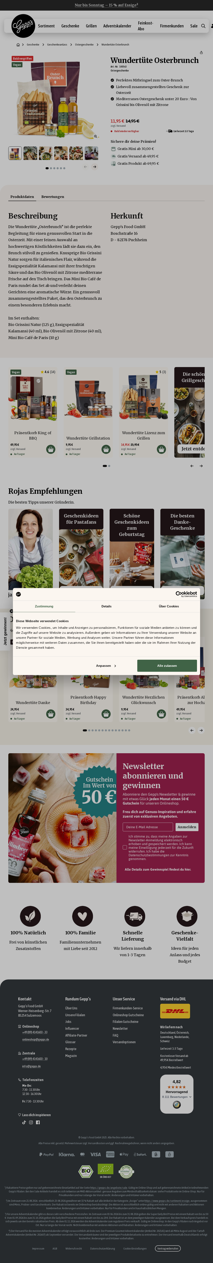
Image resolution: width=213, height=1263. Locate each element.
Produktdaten (22, 197)
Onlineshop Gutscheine (128, 1015)
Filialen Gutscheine (125, 1022)
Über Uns (71, 1008)
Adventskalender (117, 25)
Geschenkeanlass (57, 44)
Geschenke (70, 25)
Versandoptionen (124, 1042)
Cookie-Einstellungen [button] (135, 1248)
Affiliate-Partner (76, 1035)
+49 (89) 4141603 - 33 (34, 1032)
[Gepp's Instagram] (31, 1122)
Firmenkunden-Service (128, 1008)
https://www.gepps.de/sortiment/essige (167, 1200)
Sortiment (46, 25)
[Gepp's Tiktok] (24, 1122)
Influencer (72, 1028)
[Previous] (192, 465)
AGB (55, 1248)
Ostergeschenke (84, 44)
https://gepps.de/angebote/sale (108, 1187)
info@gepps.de (31, 1066)
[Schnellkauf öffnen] (50, 449)
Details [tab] (107, 606)
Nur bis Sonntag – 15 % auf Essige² (106, 5)
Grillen (91, 25)
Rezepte (70, 1049)
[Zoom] (95, 136)
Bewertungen (52, 197)
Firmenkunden (172, 25)
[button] (201, 52)
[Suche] (203, 26)
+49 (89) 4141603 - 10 (34, 1058)
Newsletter (120, 1028)
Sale (194, 25)
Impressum (38, 1248)
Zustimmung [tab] (44, 606)
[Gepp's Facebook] (38, 1122)
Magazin (71, 1056)
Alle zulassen (167, 665)
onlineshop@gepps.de (35, 1039)
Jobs (68, 1022)
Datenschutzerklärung (102, 1248)
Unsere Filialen (75, 1015)
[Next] (201, 465)
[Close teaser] (12, 611)
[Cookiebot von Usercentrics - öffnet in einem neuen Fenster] (179, 594)
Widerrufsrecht (74, 1248)
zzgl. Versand (118, 125)
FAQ (115, 1035)
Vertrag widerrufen (167, 1248)
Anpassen (103, 665)
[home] (18, 44)
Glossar (70, 1042)
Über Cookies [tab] (169, 606)
